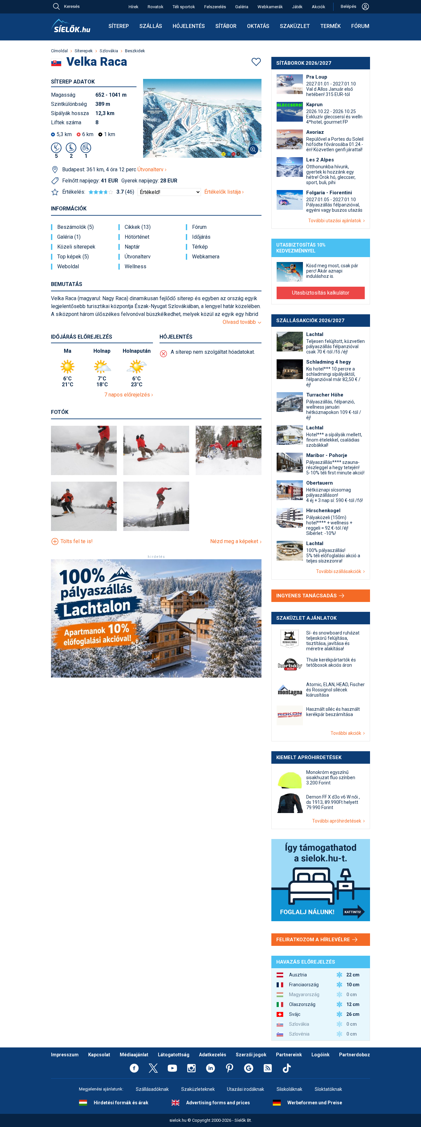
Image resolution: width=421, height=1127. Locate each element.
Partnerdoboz (354, 1054)
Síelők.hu (70, 26)
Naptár (132, 247)
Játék (297, 6)
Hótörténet (137, 237)
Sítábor (225, 26)
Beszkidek (135, 50)
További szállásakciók (339, 571)
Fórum (360, 26)
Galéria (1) (69, 237)
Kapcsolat (99, 1054)
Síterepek (84, 50)
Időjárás (201, 237)
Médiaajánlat (134, 1054)
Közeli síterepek (76, 247)
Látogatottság (173, 1054)
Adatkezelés (212, 1054)
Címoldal (59, 50)
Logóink (320, 1054)
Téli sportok (184, 6)
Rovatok (155, 6)
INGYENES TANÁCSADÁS (307, 596)
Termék (330, 26)
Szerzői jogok (251, 1054)
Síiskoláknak (289, 1089)
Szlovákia (109, 50)
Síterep (119, 26)
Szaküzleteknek (198, 1089)
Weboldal (68, 267)
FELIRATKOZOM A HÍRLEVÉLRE (313, 940)
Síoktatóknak (328, 1089)
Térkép (200, 247)
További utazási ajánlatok (335, 220)
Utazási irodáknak (245, 1089)
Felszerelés (215, 6)
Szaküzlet (295, 26)
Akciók (318, 6)
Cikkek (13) (138, 227)
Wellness (135, 267)
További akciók (347, 733)
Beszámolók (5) (75, 227)
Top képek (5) (73, 257)
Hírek (133, 6)
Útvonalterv (151, 169)
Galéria (241, 6)
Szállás (150, 26)
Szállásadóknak (152, 1089)
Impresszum (65, 1054)
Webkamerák (270, 6)
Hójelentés (189, 26)
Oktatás (258, 26)
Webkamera (205, 257)
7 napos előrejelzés (127, 395)
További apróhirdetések (337, 821)
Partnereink (289, 1054)
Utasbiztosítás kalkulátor (320, 293)
